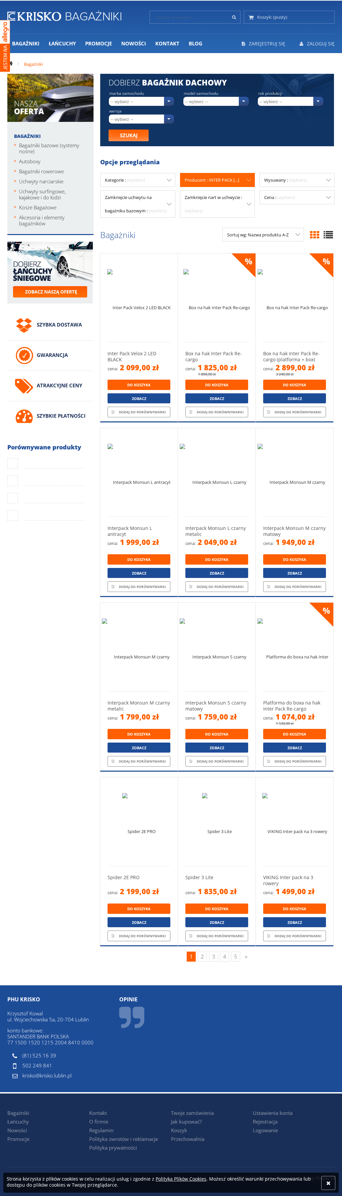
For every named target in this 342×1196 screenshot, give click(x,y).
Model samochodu (201, 93)
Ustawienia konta (273, 1113)
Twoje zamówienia (192, 1113)
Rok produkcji (270, 93)
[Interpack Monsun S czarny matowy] (216, 647)
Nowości (17, 1130)
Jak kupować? (186, 1121)
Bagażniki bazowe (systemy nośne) (49, 148)
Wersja (115, 111)
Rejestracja (265, 1121)
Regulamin (101, 1130)
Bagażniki (27, 136)
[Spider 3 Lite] (216, 821)
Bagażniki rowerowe (41, 171)
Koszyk (179, 1130)
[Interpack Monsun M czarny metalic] (139, 647)
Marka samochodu (126, 93)
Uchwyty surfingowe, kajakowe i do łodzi (42, 194)
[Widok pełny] (328, 234)
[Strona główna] (64, 15)
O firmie (98, 1121)
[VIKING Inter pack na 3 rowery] (294, 821)
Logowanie (265, 1130)
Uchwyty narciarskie (41, 181)
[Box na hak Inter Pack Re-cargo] (216, 297)
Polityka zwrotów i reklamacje (123, 1139)
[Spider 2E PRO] (139, 821)
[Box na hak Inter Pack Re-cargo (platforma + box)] (294, 297)
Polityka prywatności (113, 1147)
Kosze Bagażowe (37, 207)
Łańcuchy (18, 1121)
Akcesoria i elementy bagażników (41, 220)
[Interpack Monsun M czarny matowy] (294, 472)
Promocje (18, 1139)
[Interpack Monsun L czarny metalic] (216, 472)
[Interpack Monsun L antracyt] (139, 472)
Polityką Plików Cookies (181, 1179)
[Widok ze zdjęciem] (314, 234)
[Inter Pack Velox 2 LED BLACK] (139, 297)
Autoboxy (29, 161)
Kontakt (98, 1113)
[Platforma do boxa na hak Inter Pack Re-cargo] (294, 647)
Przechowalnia (187, 1139)
